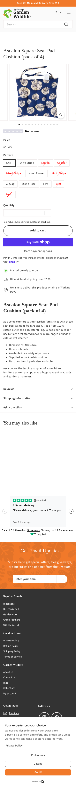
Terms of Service (12, 656)
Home (6, 38)
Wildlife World (11, 625)
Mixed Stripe (13, 173)
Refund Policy (11, 646)
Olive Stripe (27, 163)
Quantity (9, 205)
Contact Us (9, 677)
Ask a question (12, 407)
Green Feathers (11, 619)
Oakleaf (61, 163)
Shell (9, 163)
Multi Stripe (59, 173)
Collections (9, 688)
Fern (46, 184)
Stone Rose (29, 184)
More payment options (38, 251)
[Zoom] (60, 115)
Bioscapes (8, 604)
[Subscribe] (62, 579)
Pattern (8, 155)
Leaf (58, 184)
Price (6, 140)
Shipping (22, 222)
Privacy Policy (11, 640)
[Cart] (58, 13)
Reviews (8, 389)
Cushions (21, 38)
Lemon (45, 163)
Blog (5, 683)
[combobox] (38, 24)
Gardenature (10, 614)
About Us (8, 672)
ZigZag (10, 184)
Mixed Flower (36, 173)
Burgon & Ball (11, 609)
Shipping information (17, 398)
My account (9, 693)
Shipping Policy (11, 651)
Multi (9, 194)
